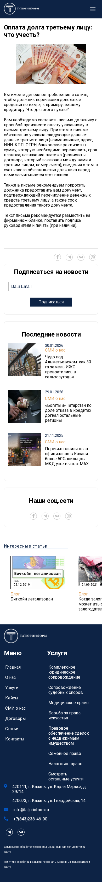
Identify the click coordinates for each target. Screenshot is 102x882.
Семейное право (64, 753)
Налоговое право (65, 763)
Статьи (11, 728)
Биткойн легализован (31, 599)
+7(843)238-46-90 (30, 818)
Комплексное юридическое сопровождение (64, 672)
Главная (13, 667)
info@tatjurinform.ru (31, 809)
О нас (10, 677)
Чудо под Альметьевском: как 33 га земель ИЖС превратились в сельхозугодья (68, 366)
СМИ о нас (55, 350)
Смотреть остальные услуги (65, 776)
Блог (15, 594)
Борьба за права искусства (64, 715)
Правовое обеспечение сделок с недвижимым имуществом (68, 736)
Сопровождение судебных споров (65, 690)
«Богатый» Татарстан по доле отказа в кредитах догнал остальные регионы (68, 413)
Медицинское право (68, 702)
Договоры (15, 718)
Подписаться (51, 302)
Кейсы (11, 697)
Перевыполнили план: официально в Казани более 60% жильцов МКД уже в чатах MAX (67, 456)
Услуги (11, 687)
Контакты (14, 738)
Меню (94, 9)
